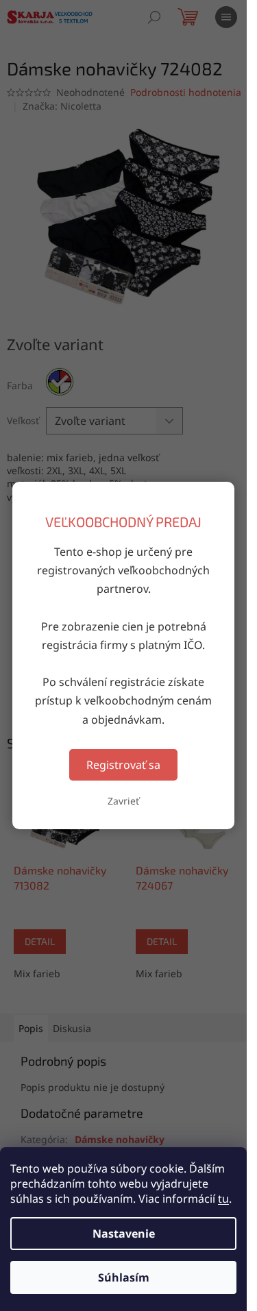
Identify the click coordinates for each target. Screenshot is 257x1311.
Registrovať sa (123, 764)
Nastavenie (124, 1233)
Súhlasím (123, 1277)
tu (223, 1198)
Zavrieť (123, 800)
